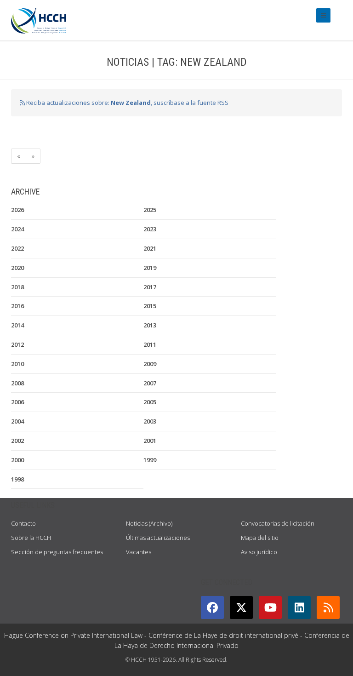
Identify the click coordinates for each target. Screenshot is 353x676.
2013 (149, 325)
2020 (17, 268)
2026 (17, 210)
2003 (149, 421)
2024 (17, 229)
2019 (149, 268)
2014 (17, 325)
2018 (17, 287)
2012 (17, 344)
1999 (149, 460)
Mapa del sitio (260, 537)
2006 (17, 402)
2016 (17, 306)
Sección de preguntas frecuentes (57, 552)
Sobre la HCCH (31, 537)
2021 (149, 248)
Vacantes (138, 552)
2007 (149, 383)
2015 (149, 306)
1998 (17, 479)
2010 (17, 364)
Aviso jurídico (259, 552)
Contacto (23, 523)
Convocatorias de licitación (277, 523)
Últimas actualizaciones (158, 537)
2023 (149, 229)
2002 (17, 440)
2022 (17, 248)
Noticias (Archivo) (149, 523)
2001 (149, 440)
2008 (17, 383)
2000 (17, 460)
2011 (149, 344)
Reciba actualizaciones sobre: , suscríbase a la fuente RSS (126, 102)
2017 (149, 287)
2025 (149, 210)
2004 (17, 421)
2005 (149, 402)
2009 (149, 364)
